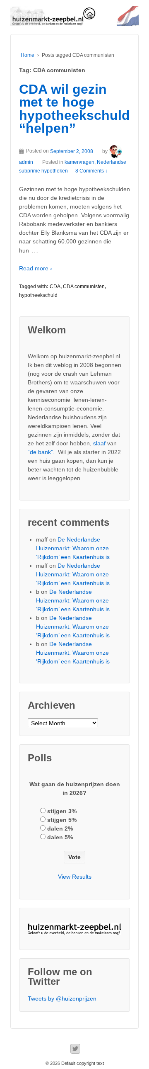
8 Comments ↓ (91, 171)
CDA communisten (84, 286)
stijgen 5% (62, 819)
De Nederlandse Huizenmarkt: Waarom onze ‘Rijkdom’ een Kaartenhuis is (73, 548)
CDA (55, 286)
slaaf (99, 443)
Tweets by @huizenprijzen (62, 998)
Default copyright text (82, 1063)
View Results (74, 876)
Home (27, 55)
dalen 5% (60, 837)
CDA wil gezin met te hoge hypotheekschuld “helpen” (74, 109)
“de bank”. (41, 452)
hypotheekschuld (38, 295)
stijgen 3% (62, 811)
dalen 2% (60, 828)
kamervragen (79, 162)
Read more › (35, 268)
